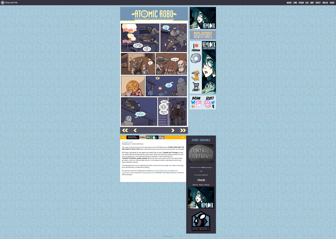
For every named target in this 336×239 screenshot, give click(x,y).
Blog (307, 3)
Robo (195, 185)
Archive (289, 3)
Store (295, 3)
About (312, 3)
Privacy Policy (168, 236)
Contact (318, 3)
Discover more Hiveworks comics (133, 137)
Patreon (301, 3)
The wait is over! (127, 142)
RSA (200, 185)
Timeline (325, 3)
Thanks (332, 3)
